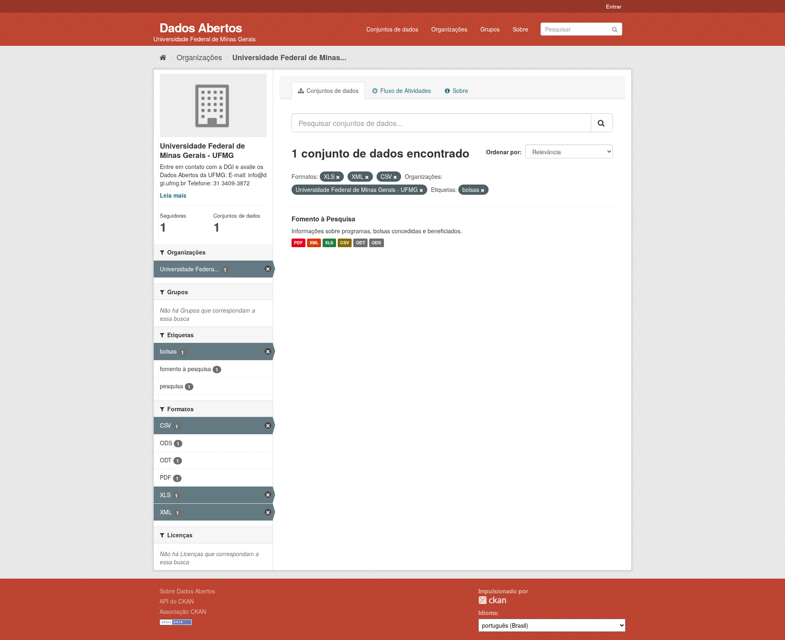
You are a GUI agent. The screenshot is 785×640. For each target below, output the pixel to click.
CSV (344, 243)
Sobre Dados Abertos (187, 591)
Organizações (449, 29)
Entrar (613, 6)
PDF (298, 243)
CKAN (492, 600)
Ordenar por (503, 152)
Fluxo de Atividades (405, 90)
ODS (376, 243)
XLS (329, 243)
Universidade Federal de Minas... (289, 57)
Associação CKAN (182, 611)
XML (314, 243)
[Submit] (614, 28)
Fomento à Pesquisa (323, 218)
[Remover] (338, 177)
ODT (360, 243)
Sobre (520, 29)
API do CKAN (176, 601)
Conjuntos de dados (392, 29)
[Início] (162, 57)
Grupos (490, 29)
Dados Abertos (200, 27)
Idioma (487, 612)
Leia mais (173, 195)
